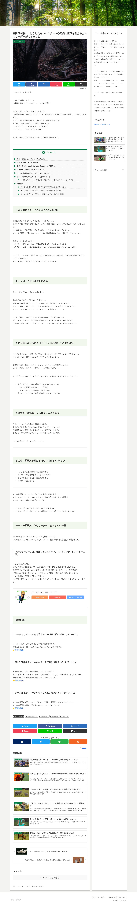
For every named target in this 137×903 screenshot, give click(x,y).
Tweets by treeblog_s (102, 124)
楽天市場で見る (58, 597)
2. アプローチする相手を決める (27, 162)
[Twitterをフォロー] (41, 741)
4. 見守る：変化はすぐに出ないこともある (31, 169)
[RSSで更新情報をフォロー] (78, 741)
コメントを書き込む (50, 878)
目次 (47, 152)
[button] (123, 170)
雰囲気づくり (65, 716)
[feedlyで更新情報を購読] (59, 741)
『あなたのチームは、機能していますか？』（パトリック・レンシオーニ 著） (47, 180)
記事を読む (19, 650)
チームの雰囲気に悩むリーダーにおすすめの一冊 (33, 177)
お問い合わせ (111, 897)
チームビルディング (32, 716)
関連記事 (20, 184)
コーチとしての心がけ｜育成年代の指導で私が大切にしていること (43, 187)
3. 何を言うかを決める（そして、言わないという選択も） (36, 166)
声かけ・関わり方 (19, 716)
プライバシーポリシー (99, 897)
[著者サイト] (22, 741)
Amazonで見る (40, 597)
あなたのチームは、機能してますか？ (44, 592)
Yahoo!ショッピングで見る (75, 597)
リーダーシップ (44, 716)
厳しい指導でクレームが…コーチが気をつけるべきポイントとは (42, 190)
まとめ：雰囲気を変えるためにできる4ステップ (33, 173)
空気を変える (55, 716)
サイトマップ (121, 897)
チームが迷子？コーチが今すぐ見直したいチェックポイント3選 (42, 194)
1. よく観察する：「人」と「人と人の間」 (31, 159)
